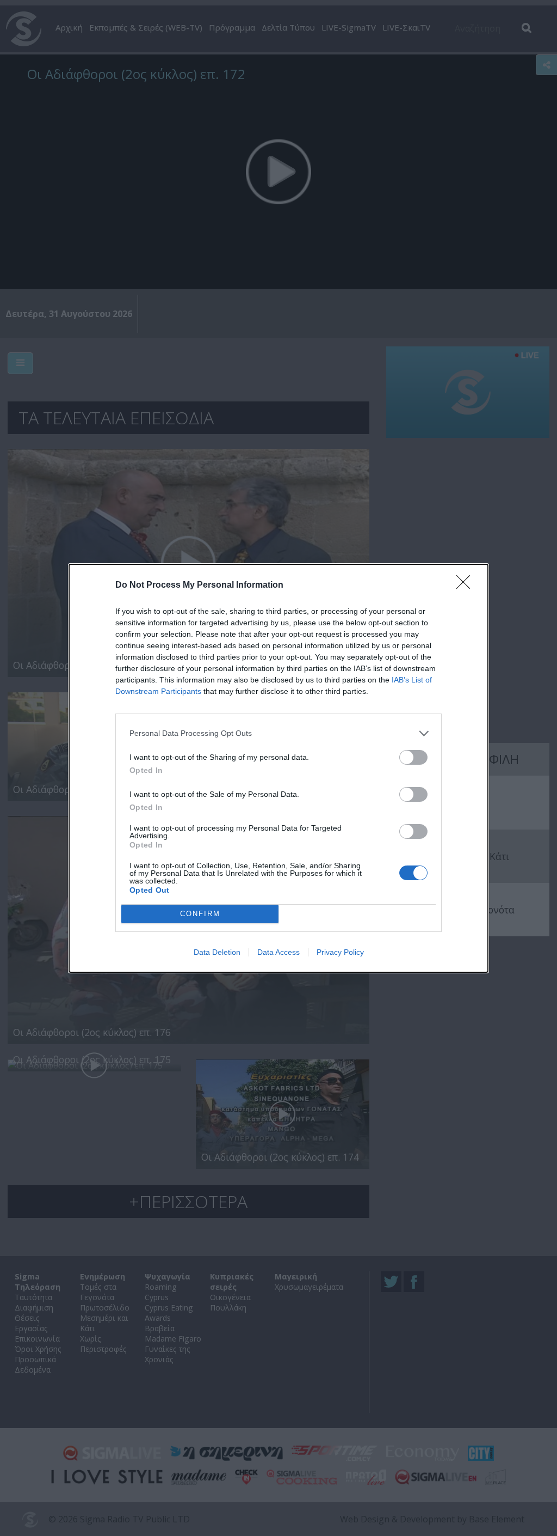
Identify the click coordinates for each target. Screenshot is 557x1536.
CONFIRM (200, 914)
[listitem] (278, 733)
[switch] (413, 757)
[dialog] (278, 768)
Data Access (278, 952)
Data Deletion (217, 952)
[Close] (466, 585)
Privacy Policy (340, 952)
